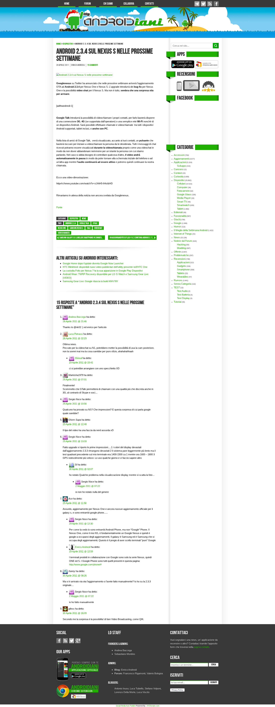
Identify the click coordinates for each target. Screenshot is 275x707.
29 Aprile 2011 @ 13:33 (75, 441)
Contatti (149, 4)
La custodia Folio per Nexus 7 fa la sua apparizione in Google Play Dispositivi (103, 270)
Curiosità (178, 176)
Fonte (59, 207)
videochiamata (64, 233)
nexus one (62, 228)
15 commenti (92, 65)
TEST (177, 287)
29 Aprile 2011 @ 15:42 (81, 362)
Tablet (180, 208)
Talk (88, 228)
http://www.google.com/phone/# (85, 564)
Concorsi (178, 169)
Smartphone (183, 269)
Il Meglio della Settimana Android (190, 230)
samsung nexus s (76, 228)
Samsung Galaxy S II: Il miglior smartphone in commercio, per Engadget (82, 237)
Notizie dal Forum (183, 240)
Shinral (78, 358)
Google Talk (84, 223)
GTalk (95, 223)
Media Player (184, 198)
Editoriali (178, 212)
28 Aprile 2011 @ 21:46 (75, 321)
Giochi (177, 219)
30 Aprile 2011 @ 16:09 (75, 613)
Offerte (177, 251)
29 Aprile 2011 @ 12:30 (81, 523)
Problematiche (181, 255)
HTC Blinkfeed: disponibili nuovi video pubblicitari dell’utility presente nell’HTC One (105, 267)
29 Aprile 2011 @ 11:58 (74, 503)
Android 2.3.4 (70, 223)
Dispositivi (68, 44)
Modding (181, 248)
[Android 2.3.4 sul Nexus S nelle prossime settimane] (84, 74)
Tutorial (177, 301)
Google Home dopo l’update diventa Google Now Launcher (93, 263)
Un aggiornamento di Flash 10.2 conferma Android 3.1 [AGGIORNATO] (133, 237)
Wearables (182, 276)
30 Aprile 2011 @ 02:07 (81, 469)
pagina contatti (201, 647)
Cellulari (181, 183)
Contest (178, 173)
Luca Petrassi (75, 334)
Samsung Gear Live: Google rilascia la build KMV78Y (90, 281)
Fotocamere (183, 190)
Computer (182, 187)
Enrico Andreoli (82, 547)
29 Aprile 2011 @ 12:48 (75, 424)
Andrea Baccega (77, 316)
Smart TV (182, 201)
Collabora (128, 4)
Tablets (180, 273)
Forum (87, 4)
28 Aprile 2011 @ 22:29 (75, 338)
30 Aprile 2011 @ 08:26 (75, 575)
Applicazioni (180, 162)
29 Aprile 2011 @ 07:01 (75, 379)
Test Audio (182, 291)
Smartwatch (183, 205)
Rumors (178, 280)
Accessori (179, 155)
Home (66, 4)
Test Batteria (183, 294)
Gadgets (181, 266)
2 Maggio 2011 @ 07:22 (87, 486)
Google (177, 223)
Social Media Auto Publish (125, 706)
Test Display (183, 298)
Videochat (98, 228)
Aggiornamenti (181, 158)
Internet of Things (183, 233)
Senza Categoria (182, 283)
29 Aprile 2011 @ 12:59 (81, 551)
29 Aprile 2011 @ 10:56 (75, 403)
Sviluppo (181, 165)
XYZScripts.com (153, 706)
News (84, 218)
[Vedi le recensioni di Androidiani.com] (194, 86)
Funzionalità (180, 216)
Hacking (181, 244)
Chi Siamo (108, 4)
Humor (177, 226)
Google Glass (184, 194)
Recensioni (179, 258)
